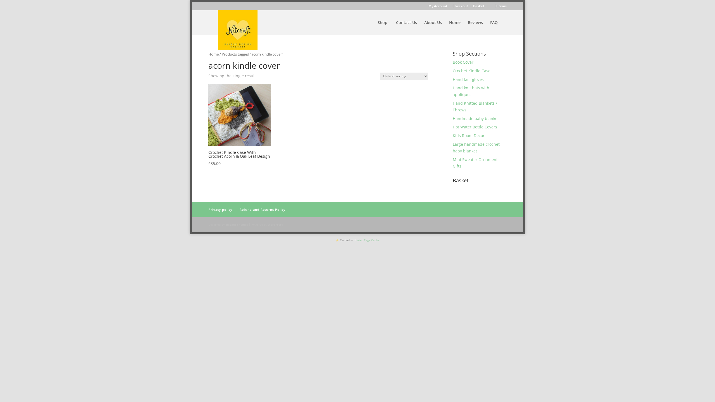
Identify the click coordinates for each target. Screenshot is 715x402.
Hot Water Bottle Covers (475, 127)
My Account (437, 6)
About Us (433, 23)
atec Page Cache (368, 240)
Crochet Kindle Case (471, 70)
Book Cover (463, 62)
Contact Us (406, 23)
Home (455, 23)
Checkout (460, 6)
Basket (478, 6)
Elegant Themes (236, 224)
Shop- (383, 23)
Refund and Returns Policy (262, 209)
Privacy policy (220, 209)
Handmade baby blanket (476, 118)
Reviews (475, 23)
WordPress (275, 224)
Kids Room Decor (469, 135)
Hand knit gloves (468, 79)
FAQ (494, 23)
